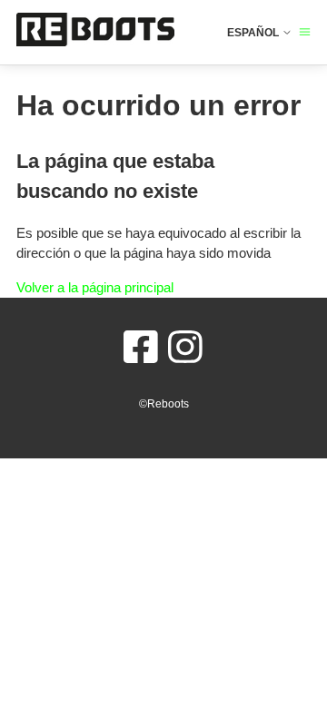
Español (254, 32)
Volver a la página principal (94, 287)
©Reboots (164, 404)
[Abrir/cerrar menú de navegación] (305, 32)
